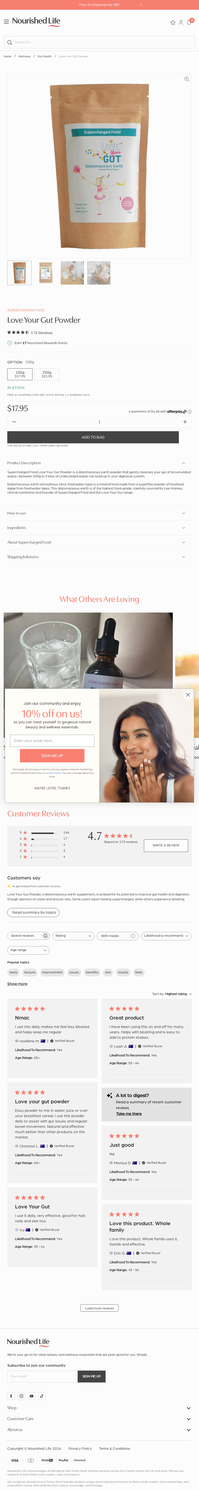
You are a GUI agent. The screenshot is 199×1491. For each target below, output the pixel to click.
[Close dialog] (188, 695)
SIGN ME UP (52, 755)
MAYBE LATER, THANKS (52, 788)
